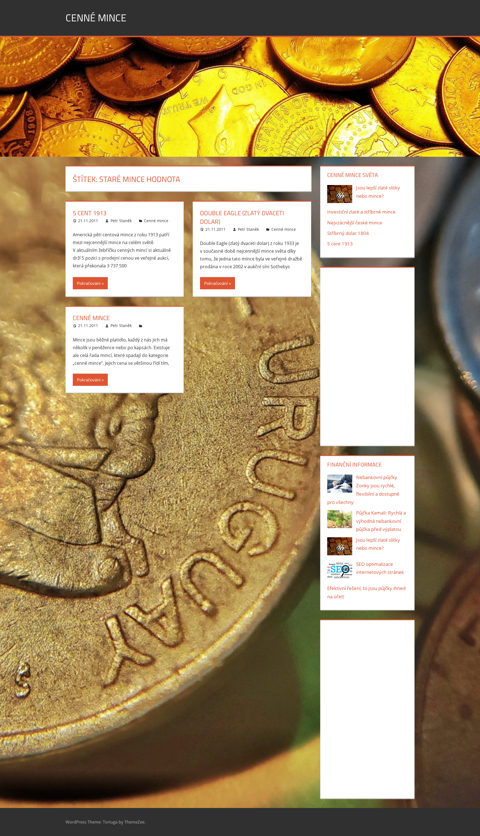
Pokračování (89, 283)
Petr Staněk (121, 220)
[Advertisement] (367, 355)
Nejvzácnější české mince (354, 222)
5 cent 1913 (89, 213)
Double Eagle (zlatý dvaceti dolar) (242, 217)
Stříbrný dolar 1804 (348, 233)
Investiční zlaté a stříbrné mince (361, 212)
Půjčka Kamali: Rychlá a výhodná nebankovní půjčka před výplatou (381, 521)
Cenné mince (96, 17)
